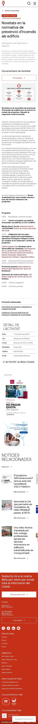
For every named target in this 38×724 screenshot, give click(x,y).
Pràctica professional (12, 18)
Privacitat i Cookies (30, 722)
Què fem (4, 637)
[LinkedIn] (13, 628)
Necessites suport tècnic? (24, 719)
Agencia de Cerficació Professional (12, 688)
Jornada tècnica (9, 16)
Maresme (4, 662)
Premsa (4, 640)
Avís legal (21, 722)
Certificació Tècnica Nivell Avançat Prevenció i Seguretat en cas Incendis (16, 313)
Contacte (4, 643)
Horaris (4, 646)
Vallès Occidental (7, 672)
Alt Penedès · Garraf (8, 656)
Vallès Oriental (6, 669)
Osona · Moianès (7, 666)
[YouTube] (18, 628)
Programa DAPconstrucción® (10, 685)
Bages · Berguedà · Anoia (9, 659)
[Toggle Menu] (34, 3)
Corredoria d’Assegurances (10, 682)
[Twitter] (8, 628)
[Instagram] (3, 628)
